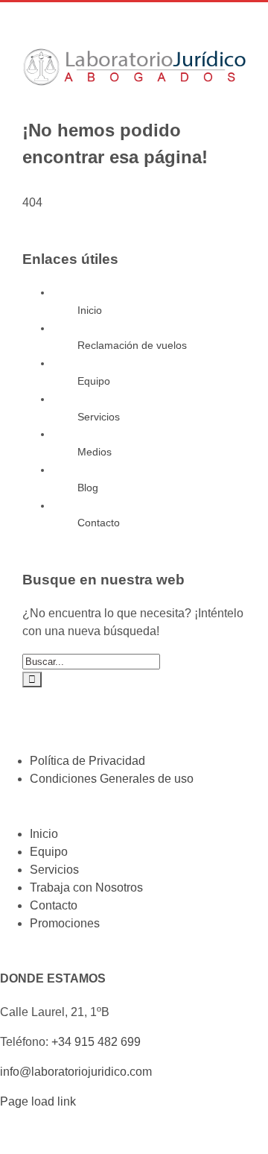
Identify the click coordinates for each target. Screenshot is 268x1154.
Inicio (89, 310)
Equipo (93, 381)
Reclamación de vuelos (132, 345)
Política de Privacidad (87, 760)
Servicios (98, 417)
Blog (87, 488)
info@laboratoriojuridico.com (76, 1071)
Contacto (98, 523)
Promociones (65, 923)
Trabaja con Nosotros (86, 887)
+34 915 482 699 (96, 1041)
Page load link (38, 1101)
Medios (94, 452)
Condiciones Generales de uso (112, 778)
